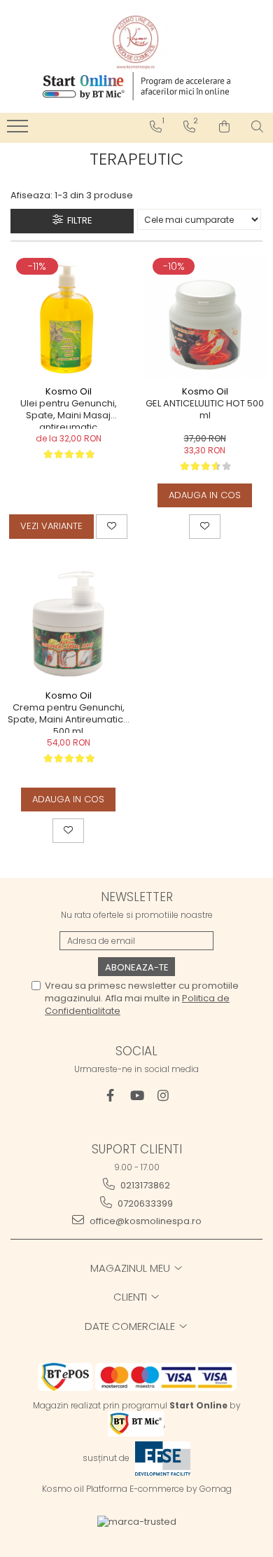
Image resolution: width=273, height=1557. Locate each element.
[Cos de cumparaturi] (224, 127)
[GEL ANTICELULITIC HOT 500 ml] (205, 317)
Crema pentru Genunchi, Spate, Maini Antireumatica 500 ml (69, 717)
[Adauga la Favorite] (111, 526)
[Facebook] (110, 1095)
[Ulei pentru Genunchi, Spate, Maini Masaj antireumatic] (68, 317)
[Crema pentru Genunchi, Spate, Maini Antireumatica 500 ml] (68, 621)
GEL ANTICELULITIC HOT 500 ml (205, 410)
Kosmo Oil (69, 391)
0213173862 (144, 1185)
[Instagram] (163, 1095)
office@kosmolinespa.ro (145, 1221)
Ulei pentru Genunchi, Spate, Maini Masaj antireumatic (68, 413)
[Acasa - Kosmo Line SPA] (136, 40)
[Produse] (19, 130)
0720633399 (144, 1203)
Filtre (77, 220)
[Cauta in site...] (257, 127)
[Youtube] (137, 1095)
